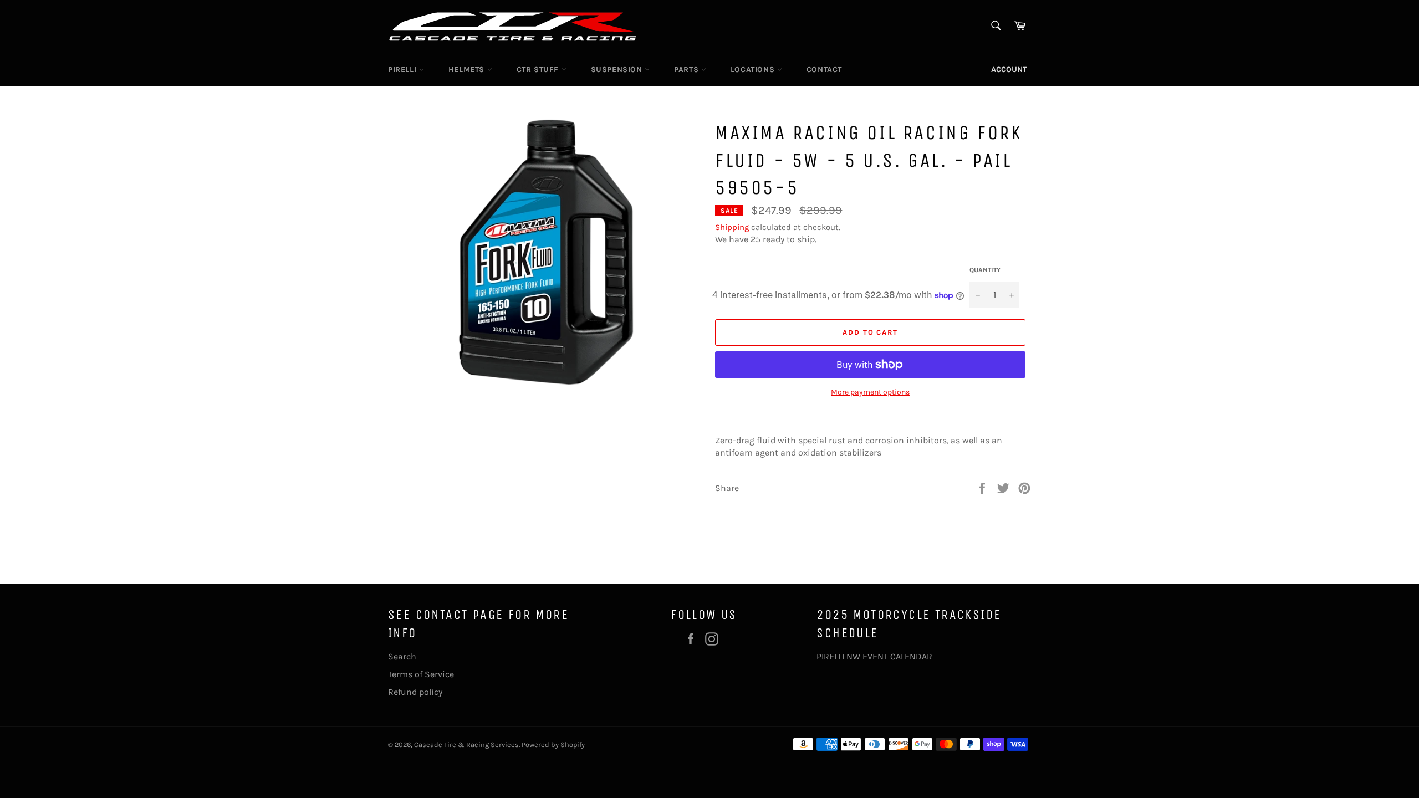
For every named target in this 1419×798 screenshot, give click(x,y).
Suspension (618, 69)
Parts (687, 69)
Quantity (985, 270)
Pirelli (403, 69)
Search (402, 656)
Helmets (467, 69)
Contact (824, 69)
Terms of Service (421, 674)
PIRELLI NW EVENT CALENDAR (874, 656)
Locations (754, 69)
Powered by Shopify (553, 744)
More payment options (870, 392)
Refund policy (415, 692)
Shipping (732, 227)
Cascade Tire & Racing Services (466, 744)
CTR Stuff (539, 69)
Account (1009, 69)
